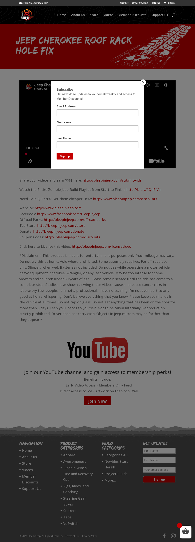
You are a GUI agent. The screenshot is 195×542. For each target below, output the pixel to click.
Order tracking (140, 3)
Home (61, 15)
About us (78, 15)
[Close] (143, 82)
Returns (156, 3)
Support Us (159, 15)
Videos (108, 15)
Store (94, 15)
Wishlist (124, 3)
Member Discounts (132, 15)
